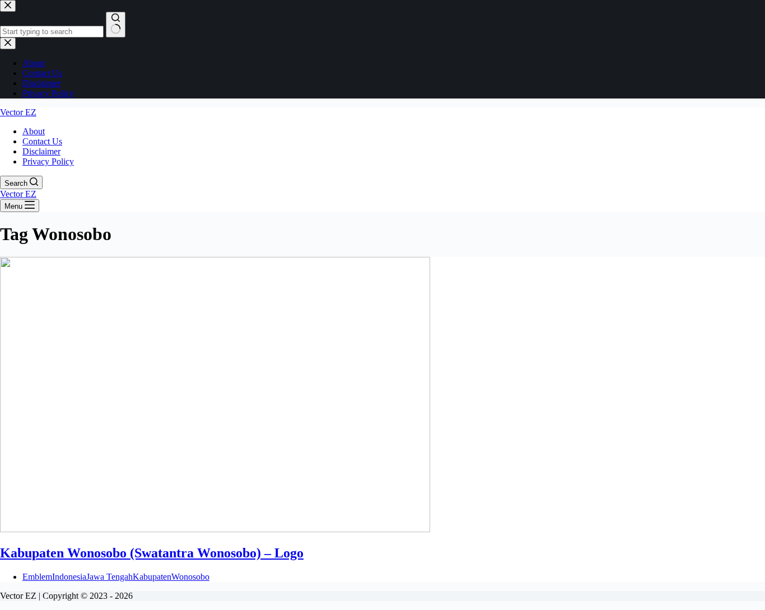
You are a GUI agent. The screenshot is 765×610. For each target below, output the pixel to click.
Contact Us (42, 141)
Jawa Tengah (109, 576)
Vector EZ (18, 112)
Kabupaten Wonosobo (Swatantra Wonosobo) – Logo (152, 553)
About (33, 131)
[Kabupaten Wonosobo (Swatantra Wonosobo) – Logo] (215, 529)
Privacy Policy (48, 161)
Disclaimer (41, 151)
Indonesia (69, 576)
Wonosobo (190, 576)
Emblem (37, 576)
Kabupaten (152, 576)
